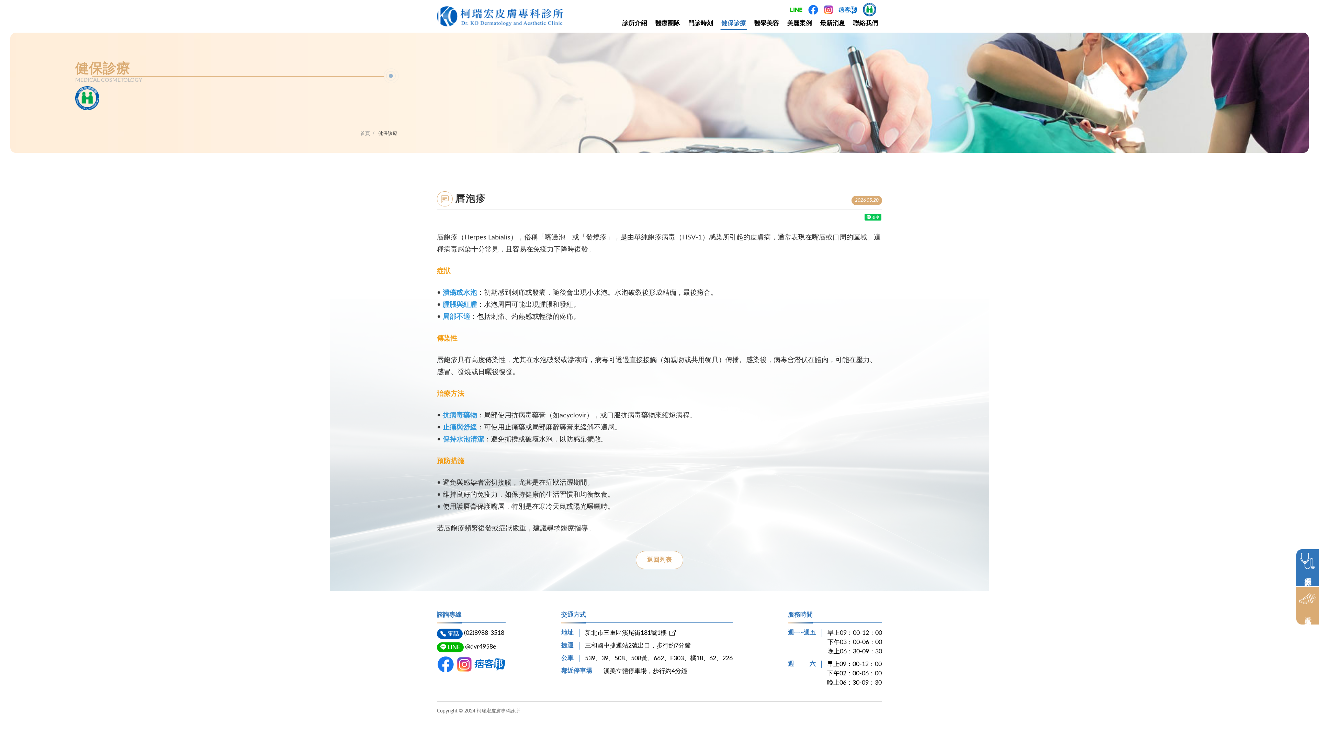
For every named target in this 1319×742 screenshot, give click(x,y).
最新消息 (832, 23)
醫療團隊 (667, 23)
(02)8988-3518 (484, 633)
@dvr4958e (480, 647)
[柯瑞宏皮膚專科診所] (500, 16)
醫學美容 (766, 23)
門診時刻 (700, 23)
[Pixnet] (490, 664)
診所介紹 (634, 23)
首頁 (365, 133)
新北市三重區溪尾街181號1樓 (626, 633)
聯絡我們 (865, 23)
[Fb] (445, 664)
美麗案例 (799, 23)
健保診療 (733, 23)
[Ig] (464, 664)
